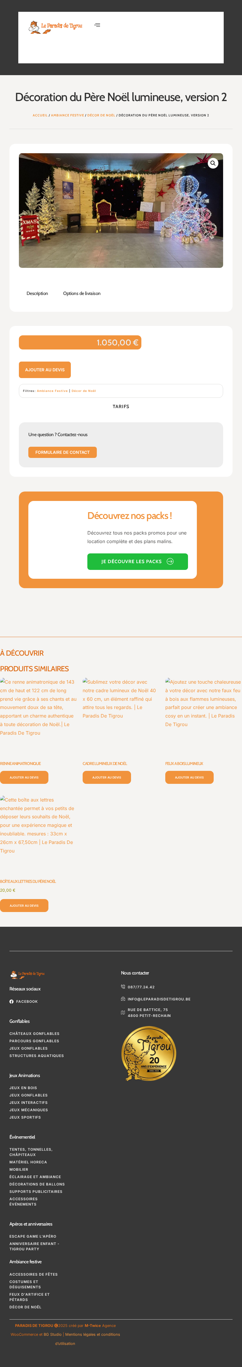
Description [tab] (37, 293)
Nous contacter (135, 973)
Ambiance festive (25, 1261)
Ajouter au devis (45, 369)
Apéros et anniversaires (30, 1224)
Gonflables (19, 1021)
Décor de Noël (101, 115)
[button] (97, 25)
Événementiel (22, 1137)
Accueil (40, 115)
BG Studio (53, 1334)
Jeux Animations (24, 1075)
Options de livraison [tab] (81, 293)
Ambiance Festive (67, 115)
